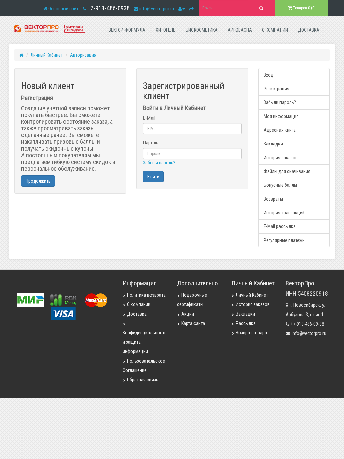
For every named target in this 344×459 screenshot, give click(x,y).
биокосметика (202, 30)
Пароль (150, 143)
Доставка (137, 314)
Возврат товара (251, 332)
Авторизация (83, 55)
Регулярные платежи (284, 240)
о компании (275, 30)
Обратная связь (142, 379)
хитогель (166, 30)
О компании (138, 304)
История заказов (281, 157)
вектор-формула (127, 30)
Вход (268, 75)
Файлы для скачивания (287, 171)
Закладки (273, 144)
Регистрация (276, 88)
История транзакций (284, 212)
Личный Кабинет (47, 55)
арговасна (240, 30)
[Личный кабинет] (181, 8)
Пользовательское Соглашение (144, 365)
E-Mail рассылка (280, 226)
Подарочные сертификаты (192, 299)
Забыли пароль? (159, 162)
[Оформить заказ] (191, 8)
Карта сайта (193, 323)
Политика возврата (146, 295)
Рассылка (246, 323)
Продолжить (38, 181)
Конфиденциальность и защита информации (145, 342)
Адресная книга (280, 130)
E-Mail (149, 118)
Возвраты (273, 199)
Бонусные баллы (280, 185)
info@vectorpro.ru (156, 8)
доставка (308, 30)
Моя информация (281, 116)
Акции (187, 314)
